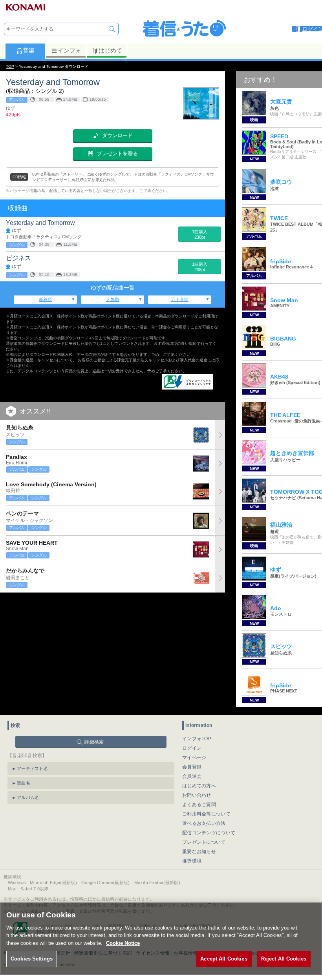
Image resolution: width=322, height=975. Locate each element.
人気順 (112, 299)
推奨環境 (191, 861)
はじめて (110, 50)
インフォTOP (196, 738)
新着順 (45, 299)
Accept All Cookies (223, 959)
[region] (161, 939)
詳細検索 (94, 742)
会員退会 (191, 776)
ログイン (191, 748)
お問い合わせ (196, 795)
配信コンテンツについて (208, 832)
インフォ (69, 50)
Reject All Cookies (283, 959)
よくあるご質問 (199, 804)
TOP (10, 66)
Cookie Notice (123, 943)
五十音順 (179, 299)
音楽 (29, 50)
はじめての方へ (199, 785)
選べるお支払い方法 (204, 823)
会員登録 (191, 767)
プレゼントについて (204, 842)
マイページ (194, 757)
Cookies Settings (32, 959)
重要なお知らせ (199, 851)
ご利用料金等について (206, 814)
